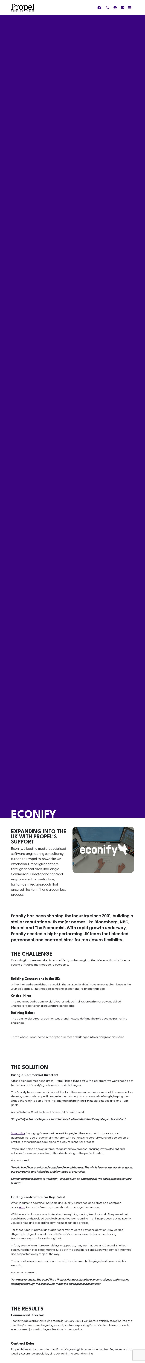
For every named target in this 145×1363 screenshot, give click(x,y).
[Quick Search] (107, 7)
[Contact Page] (122, 7)
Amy (22, 1207)
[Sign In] (115, 7)
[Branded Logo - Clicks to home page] (22, 7)
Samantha (18, 1133)
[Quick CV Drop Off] (99, 7)
